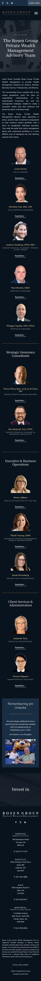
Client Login (34, 3)
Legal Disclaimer (20, 965)
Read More (19, 178)
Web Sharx (24, 974)
